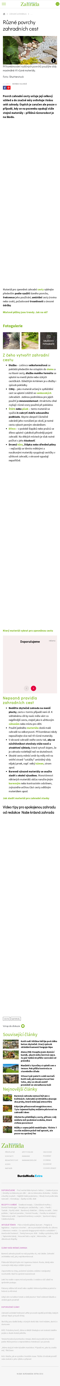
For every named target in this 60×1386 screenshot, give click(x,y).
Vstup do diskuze (11, 1025)
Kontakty (9, 1156)
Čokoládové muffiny (42, 1204)
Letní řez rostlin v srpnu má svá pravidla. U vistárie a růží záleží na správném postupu (27, 1281)
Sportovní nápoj (49, 1216)
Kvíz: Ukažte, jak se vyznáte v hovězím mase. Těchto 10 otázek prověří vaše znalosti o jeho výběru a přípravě (29, 1357)
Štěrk (12, 408)
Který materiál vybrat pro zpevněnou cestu (28, 630)
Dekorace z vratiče (10, 1230)
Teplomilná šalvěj (9, 1236)
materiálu (33, 727)
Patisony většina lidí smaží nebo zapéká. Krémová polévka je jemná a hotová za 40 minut (28, 1289)
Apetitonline (27, 1152)
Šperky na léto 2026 (28, 1199)
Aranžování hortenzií (9, 1233)
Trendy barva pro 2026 (28, 1233)
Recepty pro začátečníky (28, 1207)
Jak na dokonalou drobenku (39, 1193)
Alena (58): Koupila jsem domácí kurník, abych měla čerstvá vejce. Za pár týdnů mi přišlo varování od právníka (38, 1056)
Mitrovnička (41, 1236)
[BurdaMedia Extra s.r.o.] (30, 1176)
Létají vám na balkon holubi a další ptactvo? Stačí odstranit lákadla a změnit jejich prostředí (28, 1298)
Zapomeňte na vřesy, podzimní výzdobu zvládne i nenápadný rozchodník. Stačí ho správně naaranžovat (25, 1272)
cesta (6, 1019)
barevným (14, 783)
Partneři (8, 1168)
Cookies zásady (49, 1168)
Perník (48, 1207)
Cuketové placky (7, 1219)
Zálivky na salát (45, 1210)
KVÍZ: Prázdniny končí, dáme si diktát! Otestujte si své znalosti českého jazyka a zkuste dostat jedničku (29, 1331)
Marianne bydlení (29, 1160)
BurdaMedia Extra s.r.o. (33, 1373)
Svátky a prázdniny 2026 (48, 1233)
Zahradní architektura (18, 14)
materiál (16, 1019)
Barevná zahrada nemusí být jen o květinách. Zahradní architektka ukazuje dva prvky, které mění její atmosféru (35, 1098)
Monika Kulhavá (19, 84)
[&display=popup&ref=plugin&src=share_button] (5, 88)
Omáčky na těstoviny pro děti (14, 1193)
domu (50, 369)
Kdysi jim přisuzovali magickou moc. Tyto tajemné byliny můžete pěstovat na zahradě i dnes (35, 1109)
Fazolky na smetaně (47, 1213)
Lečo (42, 1207)
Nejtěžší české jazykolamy (27, 1196)
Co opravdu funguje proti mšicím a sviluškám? (37, 1230)
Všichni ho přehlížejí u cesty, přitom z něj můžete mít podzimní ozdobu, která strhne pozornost (35, 1119)
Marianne (26, 1156)
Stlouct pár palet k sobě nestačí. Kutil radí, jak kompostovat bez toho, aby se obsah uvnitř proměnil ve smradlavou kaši (38, 1080)
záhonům (14, 724)
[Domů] (12, 1145)
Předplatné (10, 1152)
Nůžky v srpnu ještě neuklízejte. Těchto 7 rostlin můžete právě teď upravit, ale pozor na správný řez (35, 1130)
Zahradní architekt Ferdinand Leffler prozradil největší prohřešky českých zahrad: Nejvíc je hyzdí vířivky (29, 1314)
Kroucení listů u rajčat (26, 1236)
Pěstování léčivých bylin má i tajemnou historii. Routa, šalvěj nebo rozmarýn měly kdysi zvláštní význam (27, 1263)
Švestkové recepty (25, 1204)
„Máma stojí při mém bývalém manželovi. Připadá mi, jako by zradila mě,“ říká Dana (29, 1349)
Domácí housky (31, 1213)
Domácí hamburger (9, 1207)
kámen (40, 763)
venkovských (43, 393)
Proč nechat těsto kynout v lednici (30, 1190)
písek (25, 408)
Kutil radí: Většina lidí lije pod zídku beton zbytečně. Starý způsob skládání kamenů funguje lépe (39, 1044)
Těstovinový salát (8, 1216)
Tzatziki (4, 1210)
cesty (40, 289)
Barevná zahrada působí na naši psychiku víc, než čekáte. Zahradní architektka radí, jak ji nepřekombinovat (27, 1255)
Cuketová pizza (52, 1190)
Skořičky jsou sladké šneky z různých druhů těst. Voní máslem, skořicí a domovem (29, 1323)
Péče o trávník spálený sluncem (30, 1225)
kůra (20, 444)
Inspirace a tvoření (18, 1227)
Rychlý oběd (14, 1210)
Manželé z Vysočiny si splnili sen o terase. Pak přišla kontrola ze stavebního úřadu (38, 1068)
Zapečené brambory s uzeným (29, 1216)
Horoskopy (14, 1199)
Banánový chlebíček (29, 1210)
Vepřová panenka (17, 1213)
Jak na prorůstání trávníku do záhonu (43, 1227)
